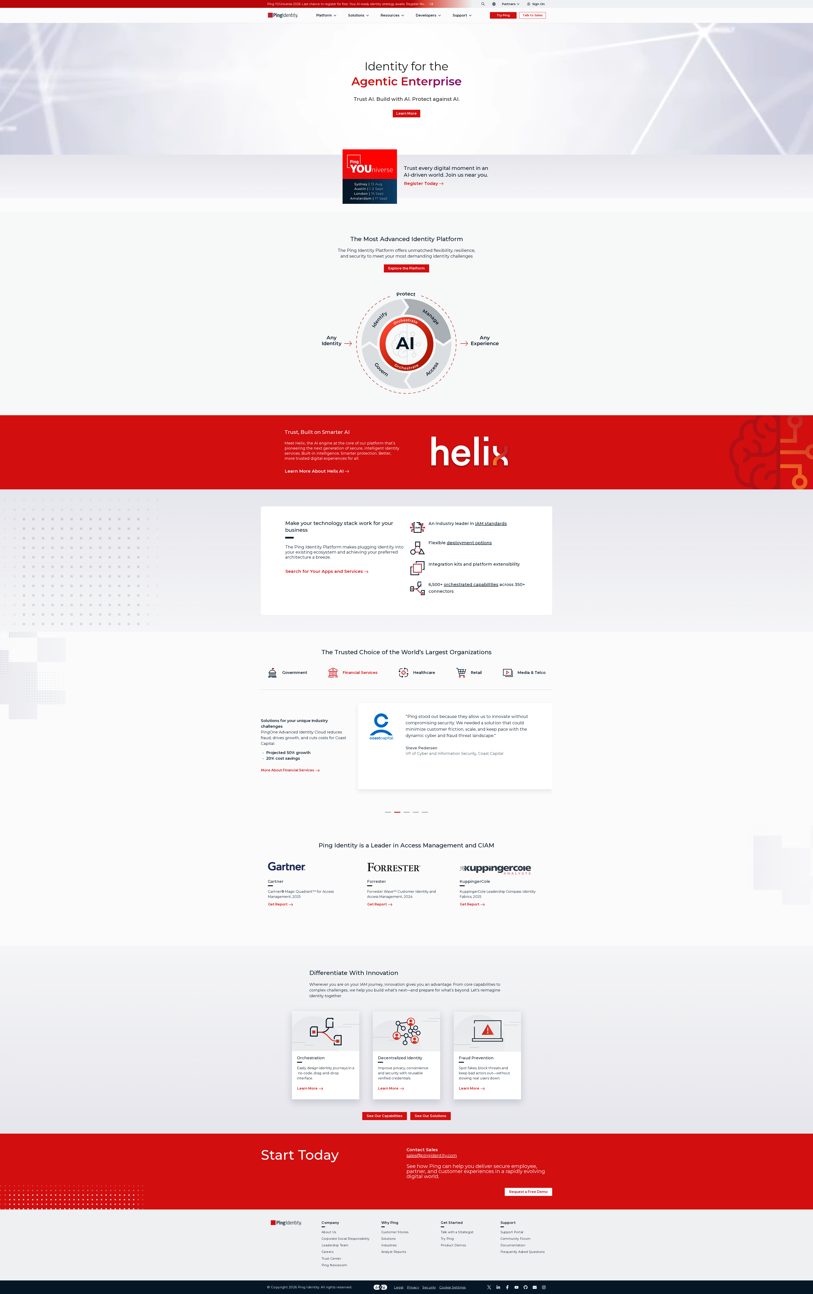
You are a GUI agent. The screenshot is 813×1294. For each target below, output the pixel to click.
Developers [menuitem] (426, 15)
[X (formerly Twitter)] (489, 1287)
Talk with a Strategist (457, 1232)
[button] (388, 812)
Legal (398, 1287)
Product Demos (453, 1245)
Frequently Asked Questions (523, 1252)
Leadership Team (335, 1245)
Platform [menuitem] (324, 15)
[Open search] (483, 4)
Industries (389, 1245)
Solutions (388, 1239)
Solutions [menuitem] (356, 15)
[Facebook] (507, 1287)
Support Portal (512, 1232)
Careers (327, 1252)
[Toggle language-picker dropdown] (494, 4)
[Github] (526, 1287)
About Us (329, 1232)
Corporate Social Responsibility (346, 1239)
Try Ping (503, 15)
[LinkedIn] (498, 1287)
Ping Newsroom (334, 1265)
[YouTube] (516, 1287)
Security (429, 1287)
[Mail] (535, 1287)
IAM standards (491, 523)
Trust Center (331, 1259)
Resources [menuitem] (390, 15)
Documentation (513, 1245)
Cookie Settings (452, 1287)
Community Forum (516, 1239)
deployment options (469, 542)
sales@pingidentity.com (431, 1155)
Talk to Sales (533, 15)
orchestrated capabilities (471, 584)
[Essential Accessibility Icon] (380, 1287)
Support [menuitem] (460, 15)
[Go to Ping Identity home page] (283, 15)
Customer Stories (395, 1232)
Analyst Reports (393, 1252)
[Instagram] (544, 1287)
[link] (406, 113)
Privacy (413, 1287)
